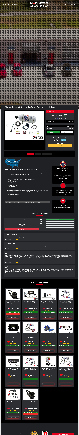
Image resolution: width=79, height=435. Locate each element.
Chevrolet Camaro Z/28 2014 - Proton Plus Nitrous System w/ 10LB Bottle (66, 369)
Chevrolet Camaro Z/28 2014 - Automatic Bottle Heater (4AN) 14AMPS (66, 336)
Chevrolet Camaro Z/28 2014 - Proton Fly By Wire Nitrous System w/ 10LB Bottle (31, 336)
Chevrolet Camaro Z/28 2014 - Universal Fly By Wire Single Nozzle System (66, 302)
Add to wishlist (67, 132)
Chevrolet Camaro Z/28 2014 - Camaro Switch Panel (13, 369)
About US (19, 433)
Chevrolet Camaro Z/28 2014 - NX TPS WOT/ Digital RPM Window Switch (13, 336)
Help (61, 4)
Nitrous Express (70, 126)
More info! (71, 121)
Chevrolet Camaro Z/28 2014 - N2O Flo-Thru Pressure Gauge (48, 369)
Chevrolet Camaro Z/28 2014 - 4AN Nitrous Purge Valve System (48, 302)
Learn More (63, 140)
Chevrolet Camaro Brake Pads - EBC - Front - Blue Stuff (48, 335)
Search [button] (67, 4)
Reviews (38, 153)
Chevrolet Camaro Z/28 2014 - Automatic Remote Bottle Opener (13, 402)
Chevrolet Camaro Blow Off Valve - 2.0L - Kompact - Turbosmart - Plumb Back (13, 302)
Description (30, 153)
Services (11, 4)
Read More (62, 194)
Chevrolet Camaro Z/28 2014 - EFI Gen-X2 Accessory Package (31, 302)
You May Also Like (47, 153)
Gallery (17, 4)
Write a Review (22, 229)
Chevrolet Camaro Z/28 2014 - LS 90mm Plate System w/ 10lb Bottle (30, 369)
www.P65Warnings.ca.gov (35, 202)
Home (6, 433)
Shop (5, 4)
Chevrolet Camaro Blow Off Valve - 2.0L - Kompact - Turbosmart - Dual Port (31, 403)
